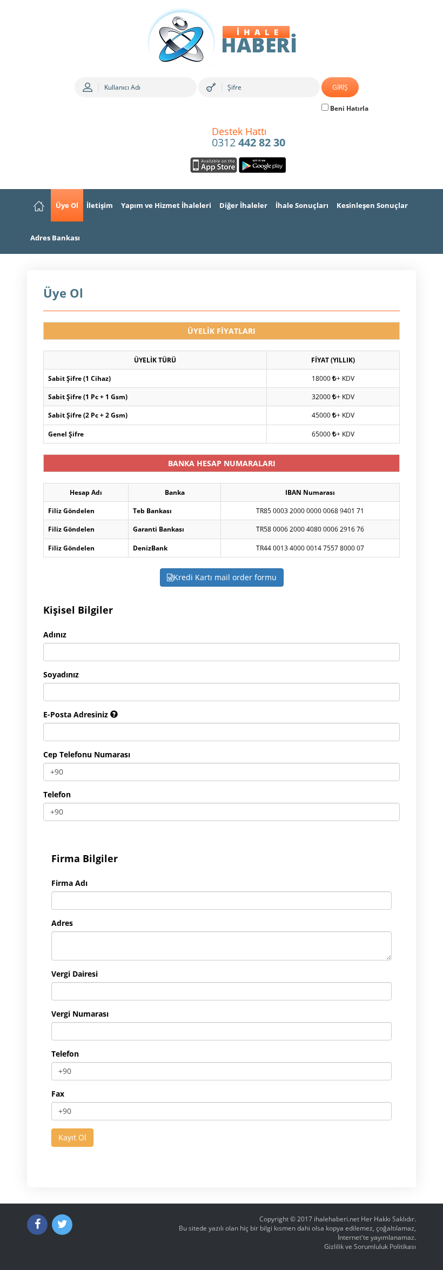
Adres (62, 923)
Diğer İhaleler (243, 205)
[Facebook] (37, 1224)
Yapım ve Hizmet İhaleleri (166, 205)
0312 (248, 137)
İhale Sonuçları (302, 205)
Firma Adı (69, 883)
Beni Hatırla (348, 108)
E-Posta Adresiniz (76, 714)
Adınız (54, 634)
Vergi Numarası (80, 1014)
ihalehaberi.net (336, 1219)
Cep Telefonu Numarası (86, 754)
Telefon (57, 794)
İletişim (99, 205)
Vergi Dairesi (74, 974)
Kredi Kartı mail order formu (225, 577)
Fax (57, 1093)
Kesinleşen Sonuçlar (372, 205)
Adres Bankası (55, 238)
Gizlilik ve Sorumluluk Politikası (370, 1246)
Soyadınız (61, 674)
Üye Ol (67, 205)
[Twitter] (62, 1224)
